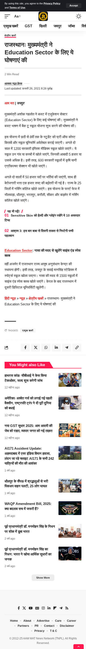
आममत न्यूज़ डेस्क (13, 83)
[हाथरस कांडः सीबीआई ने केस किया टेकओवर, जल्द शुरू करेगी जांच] (69, 380)
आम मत (10, 103)
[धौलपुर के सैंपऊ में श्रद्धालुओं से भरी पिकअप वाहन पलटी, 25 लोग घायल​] (69, 486)
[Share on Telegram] (66, 347)
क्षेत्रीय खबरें (10, 35)
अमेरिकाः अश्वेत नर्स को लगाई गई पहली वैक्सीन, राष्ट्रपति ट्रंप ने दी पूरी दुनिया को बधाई (28, 403)
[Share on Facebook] (25, 347)
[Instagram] (43, 608)
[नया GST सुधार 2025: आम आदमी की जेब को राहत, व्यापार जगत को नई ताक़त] (69, 430)
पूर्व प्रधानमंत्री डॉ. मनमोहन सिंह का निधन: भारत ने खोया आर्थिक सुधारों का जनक (28, 554)
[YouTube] (31, 608)
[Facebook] (19, 608)
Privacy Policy (52, 3)
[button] (73, 5)
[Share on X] (35, 347)
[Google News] (37, 608)
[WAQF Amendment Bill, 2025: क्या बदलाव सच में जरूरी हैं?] (69, 508)
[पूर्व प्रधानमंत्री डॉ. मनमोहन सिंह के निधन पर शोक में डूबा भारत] (69, 531)
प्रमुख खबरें (27, 330)
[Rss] (67, 608)
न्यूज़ (22, 298)
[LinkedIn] (49, 608)
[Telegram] (61, 608)
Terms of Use (17, 7)
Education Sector (18, 250)
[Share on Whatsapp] (45, 347)
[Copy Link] (76, 347)
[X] (24, 608)
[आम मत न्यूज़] (43, 16)
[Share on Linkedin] (56, 347)
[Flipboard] (55, 608)
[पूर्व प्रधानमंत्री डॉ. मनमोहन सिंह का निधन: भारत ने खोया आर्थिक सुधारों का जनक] (69, 553)
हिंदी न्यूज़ (10, 298)
